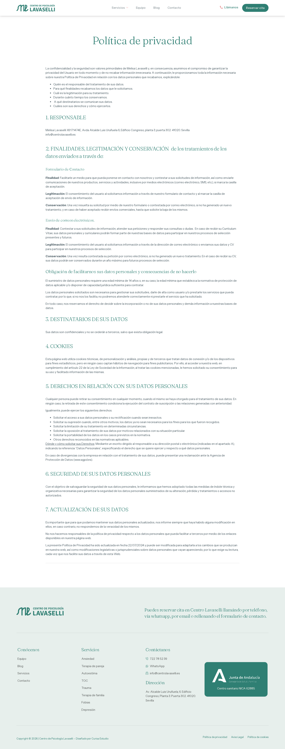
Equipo (140, 8)
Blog (156, 8)
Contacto (174, 8)
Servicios (118, 8)
